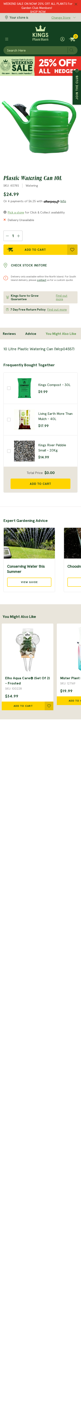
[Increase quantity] (18, 236)
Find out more (61, 297)
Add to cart (40, 484)
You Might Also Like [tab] (61, 333)
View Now (37, 11)
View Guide (29, 582)
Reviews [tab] (9, 333)
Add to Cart (35, 250)
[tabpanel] (40, 349)
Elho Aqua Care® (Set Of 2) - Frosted (27, 680)
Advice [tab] (30, 333)
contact (41, 280)
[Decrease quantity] (7, 236)
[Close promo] (76, 4)
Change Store (60, 18)
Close (77, 70)
